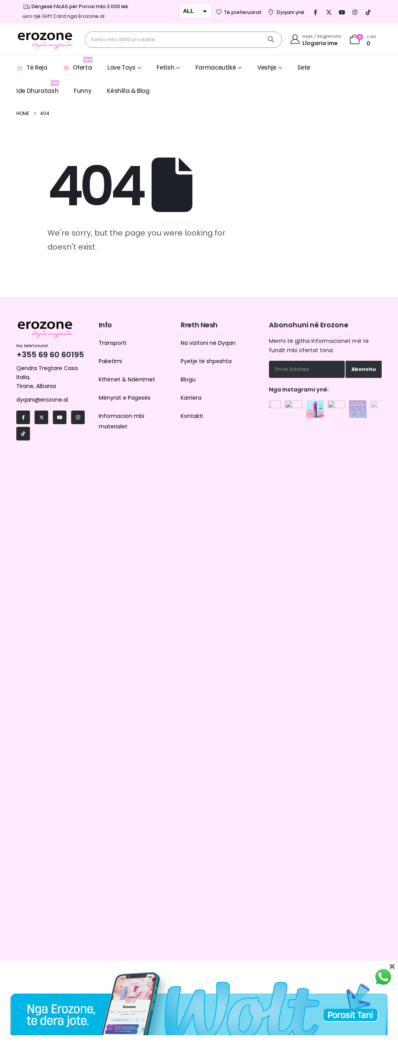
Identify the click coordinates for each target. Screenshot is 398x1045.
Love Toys (121, 67)
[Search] (270, 39)
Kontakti (192, 416)
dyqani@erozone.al (42, 400)
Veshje (266, 67)
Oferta (82, 64)
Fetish (165, 67)
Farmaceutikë (216, 67)
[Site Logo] (45, 39)
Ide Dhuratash (37, 87)
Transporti (112, 343)
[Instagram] (355, 12)
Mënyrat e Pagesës (124, 398)
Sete (303, 67)
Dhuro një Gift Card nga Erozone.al (56, 16)
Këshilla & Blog (128, 91)
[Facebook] (315, 12)
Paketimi (110, 361)
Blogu (188, 379)
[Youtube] (342, 12)
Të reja (36, 67)
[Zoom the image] (272, 404)
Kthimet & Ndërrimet (127, 379)
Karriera (191, 398)
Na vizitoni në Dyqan (208, 343)
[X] (328, 12)
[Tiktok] (368, 12)
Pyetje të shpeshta (206, 361)
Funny (82, 91)
